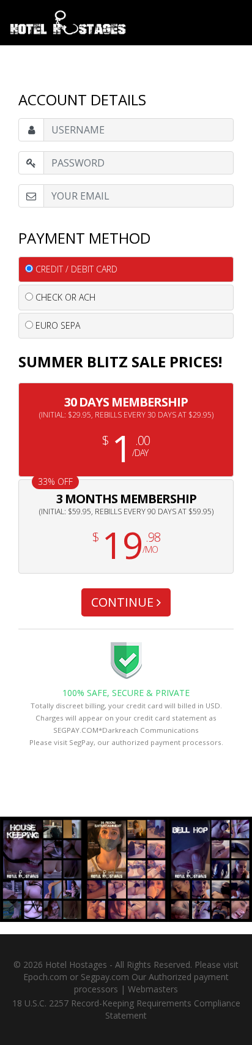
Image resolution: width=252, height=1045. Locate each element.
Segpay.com (105, 977)
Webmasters (153, 989)
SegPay (81, 742)
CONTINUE (124, 602)
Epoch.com (45, 977)
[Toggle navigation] (233, 14)
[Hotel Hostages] (68, 22)
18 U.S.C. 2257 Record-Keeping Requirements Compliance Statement (126, 1009)
